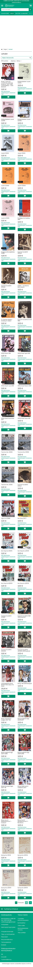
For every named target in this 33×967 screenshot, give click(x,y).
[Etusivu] (10, 6)
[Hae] (30, 9)
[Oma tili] (28, 5)
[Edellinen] (26, 902)
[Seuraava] (30, 902)
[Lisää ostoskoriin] (8, 97)
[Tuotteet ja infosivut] (2, 6)
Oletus (18, 61)
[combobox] (16, 9)
